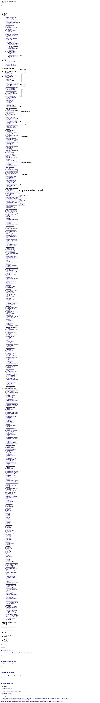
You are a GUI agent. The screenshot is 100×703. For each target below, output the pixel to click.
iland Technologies (16, 691)
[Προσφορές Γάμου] (24, 69)
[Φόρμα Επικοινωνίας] (3, 680)
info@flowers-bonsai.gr (7, 688)
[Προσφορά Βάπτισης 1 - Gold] (25, 172)
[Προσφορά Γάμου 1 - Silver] (25, 121)
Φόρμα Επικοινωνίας (7, 683)
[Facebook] (3, 669)
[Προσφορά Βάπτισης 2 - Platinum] (25, 184)
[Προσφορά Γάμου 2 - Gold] (25, 133)
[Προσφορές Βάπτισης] (24, 84)
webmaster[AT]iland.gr (6, 693)
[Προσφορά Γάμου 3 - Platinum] (25, 146)
